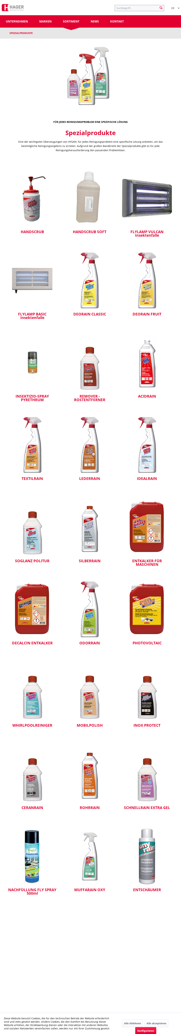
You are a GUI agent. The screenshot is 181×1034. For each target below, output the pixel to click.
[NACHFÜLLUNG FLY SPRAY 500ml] (32, 856)
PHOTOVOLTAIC (147, 643)
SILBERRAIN (90, 561)
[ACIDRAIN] (147, 362)
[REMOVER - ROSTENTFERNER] (90, 362)
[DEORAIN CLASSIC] (90, 280)
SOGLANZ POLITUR (32, 561)
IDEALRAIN (147, 479)
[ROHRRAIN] (90, 774)
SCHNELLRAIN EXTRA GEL (147, 808)
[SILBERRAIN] (90, 527)
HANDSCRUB (32, 232)
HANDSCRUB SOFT (89, 232)
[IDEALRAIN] (147, 445)
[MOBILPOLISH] (90, 691)
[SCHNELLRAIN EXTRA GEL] (147, 774)
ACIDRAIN (147, 396)
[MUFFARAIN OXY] (90, 856)
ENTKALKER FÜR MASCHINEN (147, 563)
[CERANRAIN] (32, 774)
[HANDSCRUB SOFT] (90, 198)
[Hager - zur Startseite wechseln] (13, 8)
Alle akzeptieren (156, 1023)
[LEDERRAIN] (90, 445)
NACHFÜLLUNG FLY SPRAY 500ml (32, 892)
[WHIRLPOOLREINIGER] (32, 691)
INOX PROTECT (146, 725)
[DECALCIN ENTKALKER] (32, 609)
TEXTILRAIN (32, 479)
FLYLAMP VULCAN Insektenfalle (147, 234)
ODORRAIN (89, 643)
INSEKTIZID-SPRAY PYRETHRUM (32, 398)
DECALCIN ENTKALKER (32, 643)
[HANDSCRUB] (32, 198)
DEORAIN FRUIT (147, 314)
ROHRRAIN (90, 808)
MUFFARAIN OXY (89, 890)
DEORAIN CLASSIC (89, 314)
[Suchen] (161, 7)
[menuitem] (141, 7)
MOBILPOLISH (90, 725)
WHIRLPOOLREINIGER (32, 725)
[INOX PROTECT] (147, 691)
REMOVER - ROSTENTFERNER (89, 398)
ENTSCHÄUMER (147, 890)
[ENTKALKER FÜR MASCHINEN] (147, 527)
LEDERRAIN (89, 479)
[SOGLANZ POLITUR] (32, 527)
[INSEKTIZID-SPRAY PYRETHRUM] (32, 362)
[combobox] (174, 6)
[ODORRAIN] (90, 609)
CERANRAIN (32, 808)
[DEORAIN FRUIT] (147, 280)
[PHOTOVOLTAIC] (147, 609)
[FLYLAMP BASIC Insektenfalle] (32, 280)
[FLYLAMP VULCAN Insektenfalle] (147, 198)
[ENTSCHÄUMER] (147, 856)
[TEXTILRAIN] (32, 445)
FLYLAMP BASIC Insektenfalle (32, 316)
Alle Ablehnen (132, 1023)
